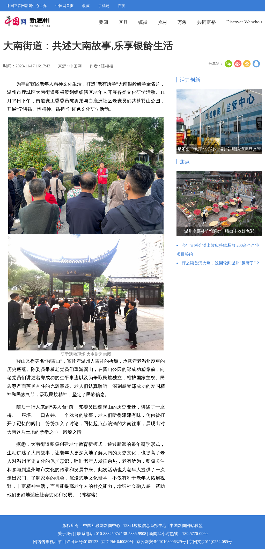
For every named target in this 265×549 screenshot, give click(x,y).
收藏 (86, 6)
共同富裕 (206, 22)
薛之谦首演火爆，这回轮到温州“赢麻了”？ (221, 263)
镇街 (143, 22)
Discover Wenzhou (244, 21)
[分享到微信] (228, 64)
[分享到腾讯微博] (256, 64)
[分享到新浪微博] (238, 64)
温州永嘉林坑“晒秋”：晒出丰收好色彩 (219, 231)
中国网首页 (64, 6)
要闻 (103, 22)
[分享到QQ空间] (247, 64)
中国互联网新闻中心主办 (27, 6)
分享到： (216, 64)
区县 (123, 22)
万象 (182, 22)
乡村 (162, 22)
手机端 (103, 6)
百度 (121, 6)
